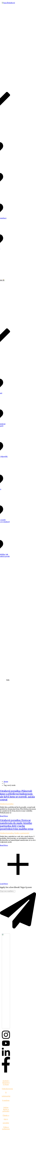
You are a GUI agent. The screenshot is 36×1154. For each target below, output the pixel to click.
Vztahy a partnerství (21, 833)
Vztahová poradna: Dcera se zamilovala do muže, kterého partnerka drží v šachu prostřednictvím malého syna (16, 824)
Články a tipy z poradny (6, 1119)
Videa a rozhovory (6, 1128)
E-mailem (5, 1100)
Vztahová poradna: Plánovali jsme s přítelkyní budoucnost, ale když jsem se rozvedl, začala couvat (17, 795)
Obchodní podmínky (20, 1151)
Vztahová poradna (6, 804)
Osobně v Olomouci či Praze (6, 1082)
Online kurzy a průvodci (5, 1109)
